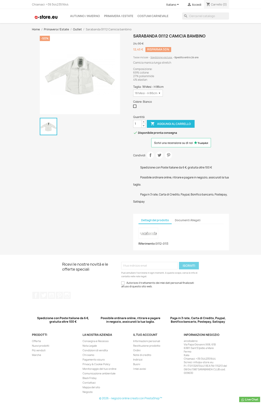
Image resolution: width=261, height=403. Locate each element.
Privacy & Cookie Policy (96, 364)
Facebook (35, 295)
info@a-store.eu (203, 362)
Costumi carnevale (152, 16)
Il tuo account (145, 335)
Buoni (136, 364)
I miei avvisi (139, 368)
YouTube (51, 295)
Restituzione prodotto (146, 345)
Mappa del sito (91, 387)
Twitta (159, 155)
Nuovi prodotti (40, 345)
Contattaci (89, 382)
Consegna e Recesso (96, 341)
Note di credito (142, 355)
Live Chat (251, 399)
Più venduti (38, 350)
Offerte (36, 341)
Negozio (88, 392)
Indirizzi (137, 359)
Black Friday (90, 378)
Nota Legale (90, 345)
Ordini (136, 350)
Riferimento (146, 243)
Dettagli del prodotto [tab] (155, 220)
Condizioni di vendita (95, 350)
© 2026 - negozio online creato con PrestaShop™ (130, 398)
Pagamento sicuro (94, 359)
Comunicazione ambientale (99, 373)
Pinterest (168, 155)
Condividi (150, 155)
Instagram (67, 295)
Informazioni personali (146, 341)
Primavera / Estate (118, 16)
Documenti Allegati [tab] (187, 220)
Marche (36, 355)
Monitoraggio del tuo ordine (99, 368)
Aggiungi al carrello (171, 124)
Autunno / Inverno (85, 16)
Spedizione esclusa (161, 57)
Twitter (43, 295)
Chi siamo (88, 355)
